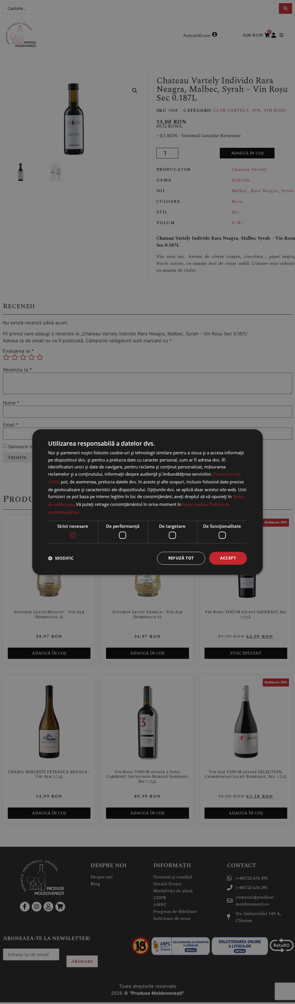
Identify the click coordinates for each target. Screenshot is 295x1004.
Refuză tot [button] (181, 558)
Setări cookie (194, 504)
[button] (61, 558)
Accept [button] (228, 558)
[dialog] (147, 502)
